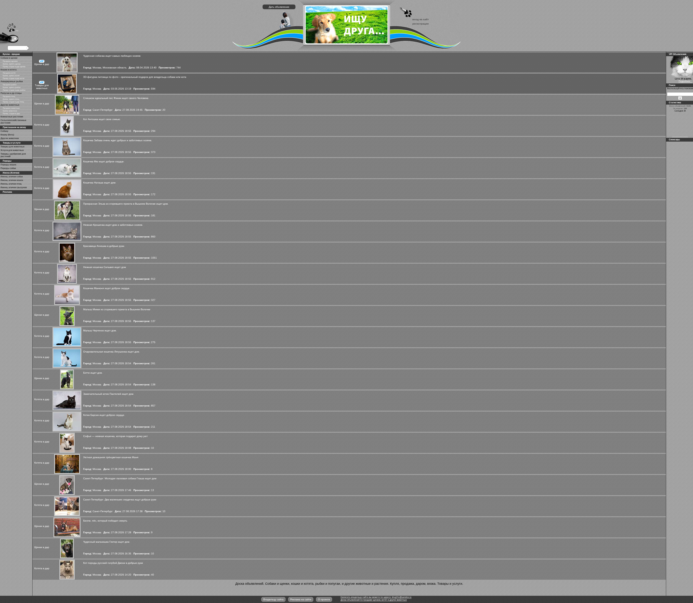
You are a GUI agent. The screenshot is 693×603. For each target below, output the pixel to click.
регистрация (420, 23)
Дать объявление (279, 6)
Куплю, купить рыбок (11, 87)
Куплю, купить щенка (12, 64)
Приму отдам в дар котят (14, 78)
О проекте (324, 599)
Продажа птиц (9, 96)
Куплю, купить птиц (11, 99)
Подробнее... (685, 81)
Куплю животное (10, 111)
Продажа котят (9, 73)
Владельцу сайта (273, 599)
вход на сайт (420, 19)
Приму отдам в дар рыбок (14, 90)
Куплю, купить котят (11, 76)
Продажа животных (11, 108)
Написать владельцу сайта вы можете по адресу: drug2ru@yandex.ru (376, 597)
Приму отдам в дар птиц (13, 102)
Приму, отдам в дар (11, 113)
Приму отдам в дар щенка (14, 67)
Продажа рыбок (9, 85)
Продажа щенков (10, 61)
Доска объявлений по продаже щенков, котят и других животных (374, 600)
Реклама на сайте (300, 599)
